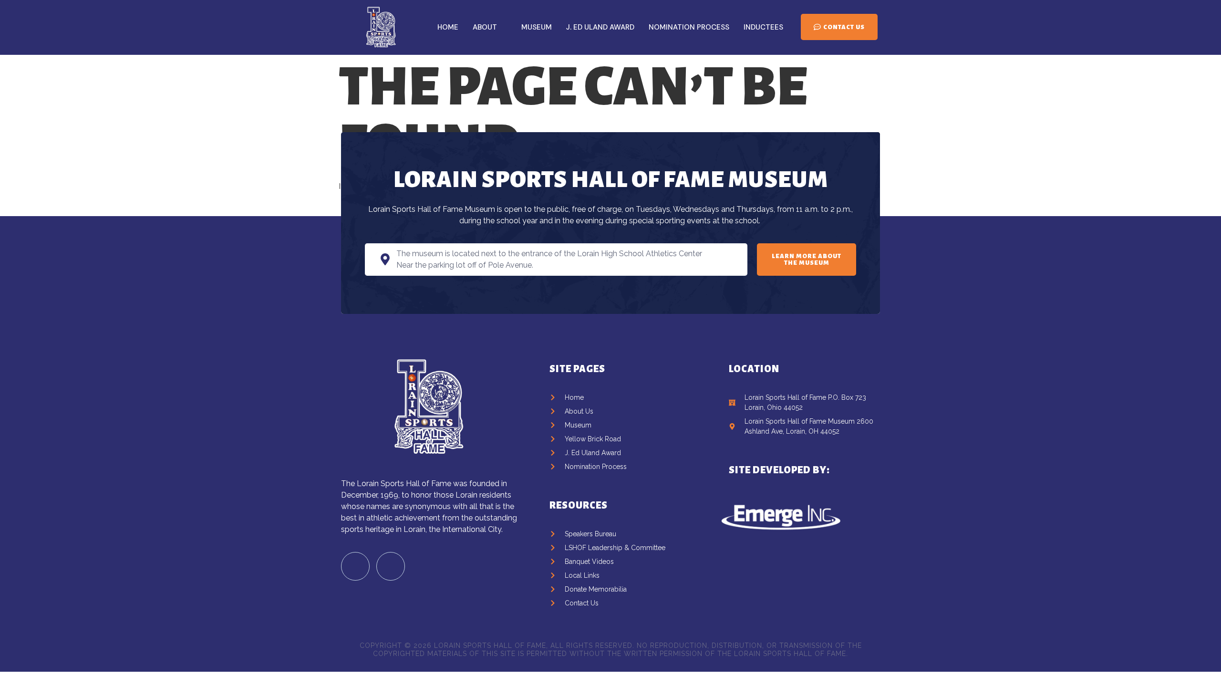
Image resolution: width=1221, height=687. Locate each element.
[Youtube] (390, 566)
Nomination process (689, 27)
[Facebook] (355, 566)
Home (447, 27)
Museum (536, 27)
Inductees (763, 27)
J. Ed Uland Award (600, 27)
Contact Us (844, 27)
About (485, 27)
